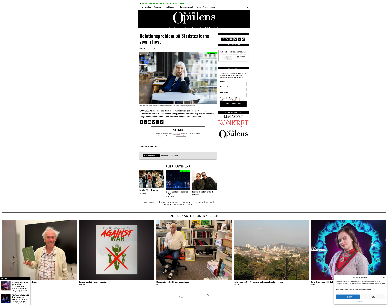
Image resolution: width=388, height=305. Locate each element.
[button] (384, 277)
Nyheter (142, 48)
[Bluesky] (153, 122)
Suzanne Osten (179, 205)
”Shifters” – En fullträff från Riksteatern (20, 296)
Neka (373, 297)
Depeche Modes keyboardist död (203, 192)
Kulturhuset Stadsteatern (170, 202)
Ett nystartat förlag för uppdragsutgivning (172, 282)
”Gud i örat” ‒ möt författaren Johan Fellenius (19, 282)
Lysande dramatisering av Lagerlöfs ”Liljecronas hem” (20, 284)
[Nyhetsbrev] (161, 122)
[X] (145, 122)
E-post (223, 81)
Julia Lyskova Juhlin (151, 202)
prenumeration (181, 136)
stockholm (167, 205)
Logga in (176, 134)
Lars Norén (186, 202)
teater (190, 205)
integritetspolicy (240, 100)
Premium (209, 202)
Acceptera (348, 297)
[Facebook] (141, 122)
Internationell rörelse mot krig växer (93, 282)
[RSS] (157, 122)
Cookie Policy (359, 301)
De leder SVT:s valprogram (148, 190)
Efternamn (224, 92)
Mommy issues (198, 202)
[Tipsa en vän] (149, 122)
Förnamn (224, 87)
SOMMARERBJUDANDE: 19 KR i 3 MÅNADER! (163, 3)
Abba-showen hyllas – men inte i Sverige (177, 193)
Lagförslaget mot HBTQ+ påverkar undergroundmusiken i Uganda (258, 282)
